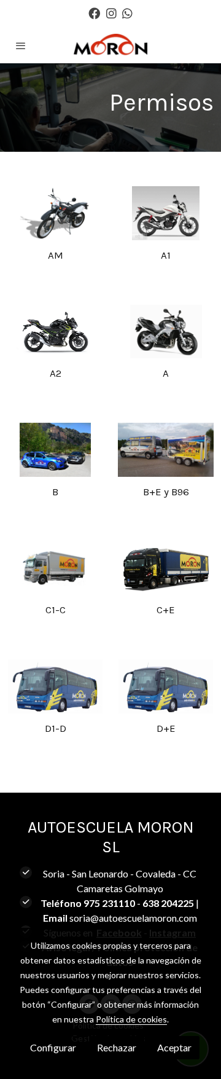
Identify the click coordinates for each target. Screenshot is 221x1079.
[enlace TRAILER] (166, 567)
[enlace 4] (55, 567)
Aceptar (174, 1047)
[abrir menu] (21, 45)
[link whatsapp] (127, 12)
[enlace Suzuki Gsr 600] (166, 330)
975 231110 (109, 903)
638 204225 (168, 903)
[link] (110, 45)
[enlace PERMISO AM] (55, 212)
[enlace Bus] (55, 685)
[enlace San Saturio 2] (55, 448)
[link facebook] (94, 12)
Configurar (53, 1047)
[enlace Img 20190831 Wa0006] (166, 448)
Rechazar (116, 1047)
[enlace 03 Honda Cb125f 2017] (166, 212)
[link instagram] (111, 12)
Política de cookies (131, 1019)
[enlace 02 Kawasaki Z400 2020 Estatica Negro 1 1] (55, 330)
